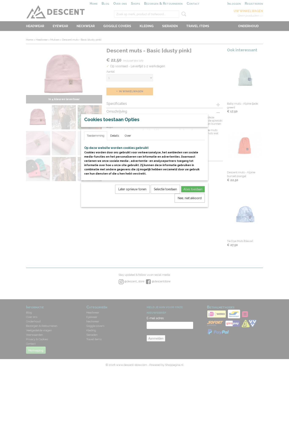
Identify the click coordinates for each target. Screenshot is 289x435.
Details (114, 135)
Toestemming (95, 135)
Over (128, 135)
